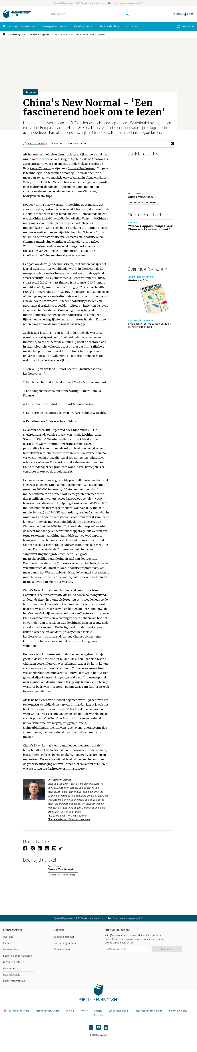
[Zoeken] (127, 14)
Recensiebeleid (11, 974)
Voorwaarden (10, 949)
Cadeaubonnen (62, 949)
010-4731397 (187, 26)
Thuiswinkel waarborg (18, 1011)
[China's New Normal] (138, 173)
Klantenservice (12, 930)
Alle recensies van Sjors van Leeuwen (69, 819)
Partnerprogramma (14, 981)
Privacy (84, 1011)
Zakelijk (59, 930)
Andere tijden (138, 280)
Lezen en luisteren (13, 962)
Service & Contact (178, 1011)
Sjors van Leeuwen (36, 143)
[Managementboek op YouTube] (98, 1027)
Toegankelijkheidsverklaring (149, 1011)
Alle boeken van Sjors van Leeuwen (67, 815)
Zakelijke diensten (64, 936)
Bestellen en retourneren (17, 955)
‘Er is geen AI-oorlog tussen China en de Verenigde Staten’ (149, 325)
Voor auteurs (10, 968)
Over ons (8, 936)
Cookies (98, 1011)
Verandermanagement (40, 34)
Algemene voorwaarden (47, 1011)
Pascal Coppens (61, 132)
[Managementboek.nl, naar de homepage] (17, 17)
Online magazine (17, 34)
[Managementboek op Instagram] (106, 1027)
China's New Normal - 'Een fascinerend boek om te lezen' (80, 34)
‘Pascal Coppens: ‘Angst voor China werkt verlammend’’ (150, 227)
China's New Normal (107, 132)
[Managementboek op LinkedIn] (91, 1027)
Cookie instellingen (118, 1011)
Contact (7, 943)
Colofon (70, 1011)
